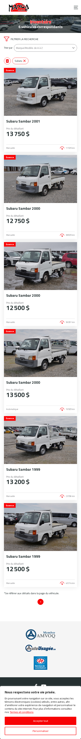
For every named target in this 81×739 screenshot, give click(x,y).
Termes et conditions (22, 712)
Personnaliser (41, 731)
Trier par (8, 47)
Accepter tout (40, 720)
